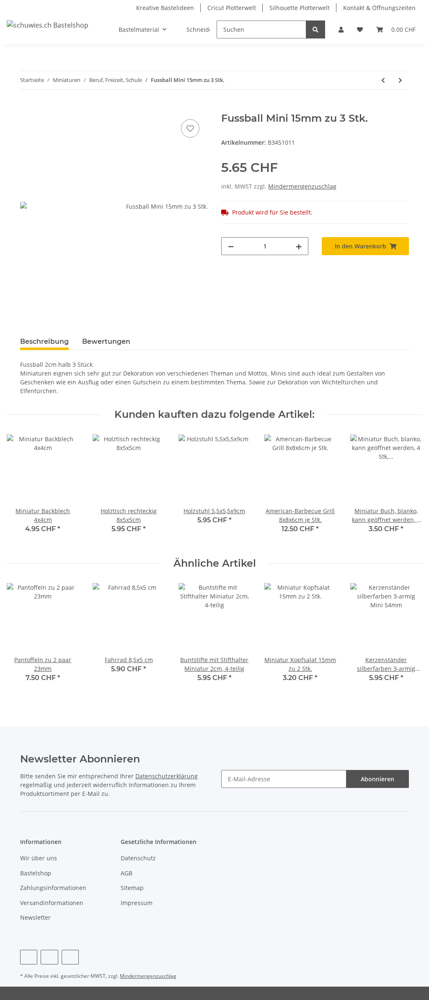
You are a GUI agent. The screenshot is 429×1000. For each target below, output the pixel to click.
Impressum (136, 903)
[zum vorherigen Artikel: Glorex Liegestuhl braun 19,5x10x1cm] (383, 80)
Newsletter (35, 917)
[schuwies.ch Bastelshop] (47, 24)
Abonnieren (377, 779)
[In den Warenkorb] (27, 108)
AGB (126, 873)
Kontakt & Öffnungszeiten (379, 8)
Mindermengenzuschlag (302, 186)
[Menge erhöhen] (298, 246)
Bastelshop (35, 873)
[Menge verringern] (231, 246)
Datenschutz (138, 858)
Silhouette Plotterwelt (299, 8)
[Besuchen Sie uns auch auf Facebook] (28, 957)
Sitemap (132, 888)
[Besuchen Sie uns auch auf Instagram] (70, 957)
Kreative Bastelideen (165, 8)
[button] (341, 29)
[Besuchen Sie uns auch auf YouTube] (49, 957)
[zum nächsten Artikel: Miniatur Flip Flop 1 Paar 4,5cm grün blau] (400, 80)
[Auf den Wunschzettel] (190, 128)
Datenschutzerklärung (166, 776)
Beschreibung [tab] (44, 341)
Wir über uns (38, 858)
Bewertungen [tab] (106, 341)
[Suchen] (315, 29)
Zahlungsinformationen (53, 888)
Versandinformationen (51, 903)
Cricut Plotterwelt (231, 8)
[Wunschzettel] (360, 29)
